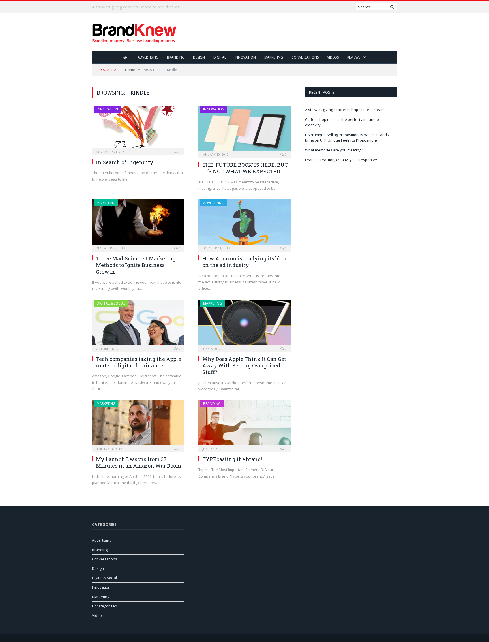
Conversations (305, 57)
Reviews (353, 57)
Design (199, 57)
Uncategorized (104, 606)
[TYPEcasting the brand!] (244, 424)
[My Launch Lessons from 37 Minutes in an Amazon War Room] (138, 424)
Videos (333, 57)
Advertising (148, 57)
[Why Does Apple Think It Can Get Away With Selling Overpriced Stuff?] (244, 324)
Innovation (245, 57)
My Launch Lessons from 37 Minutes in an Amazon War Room (138, 462)
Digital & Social (111, 303)
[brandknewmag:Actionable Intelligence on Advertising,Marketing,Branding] (134, 32)
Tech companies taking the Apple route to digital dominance (138, 362)
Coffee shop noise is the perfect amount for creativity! (141, 7)
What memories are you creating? (334, 150)
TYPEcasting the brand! (232, 459)
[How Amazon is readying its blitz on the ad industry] (244, 223)
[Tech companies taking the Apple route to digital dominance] (138, 324)
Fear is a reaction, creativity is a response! (341, 159)
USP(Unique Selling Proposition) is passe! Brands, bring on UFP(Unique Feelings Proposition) (347, 137)
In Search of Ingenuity (124, 162)
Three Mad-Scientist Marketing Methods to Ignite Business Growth (136, 265)
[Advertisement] (294, 32)
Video (97, 615)
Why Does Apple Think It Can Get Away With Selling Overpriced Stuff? (244, 366)
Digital (219, 57)
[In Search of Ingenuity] (138, 129)
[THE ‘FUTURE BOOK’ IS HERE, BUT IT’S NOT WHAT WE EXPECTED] (244, 130)
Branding (176, 57)
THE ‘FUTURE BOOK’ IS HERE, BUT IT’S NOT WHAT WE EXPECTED (245, 168)
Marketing (273, 57)
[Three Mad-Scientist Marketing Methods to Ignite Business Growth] (138, 223)
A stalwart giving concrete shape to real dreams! (346, 109)
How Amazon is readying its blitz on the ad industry (244, 261)
